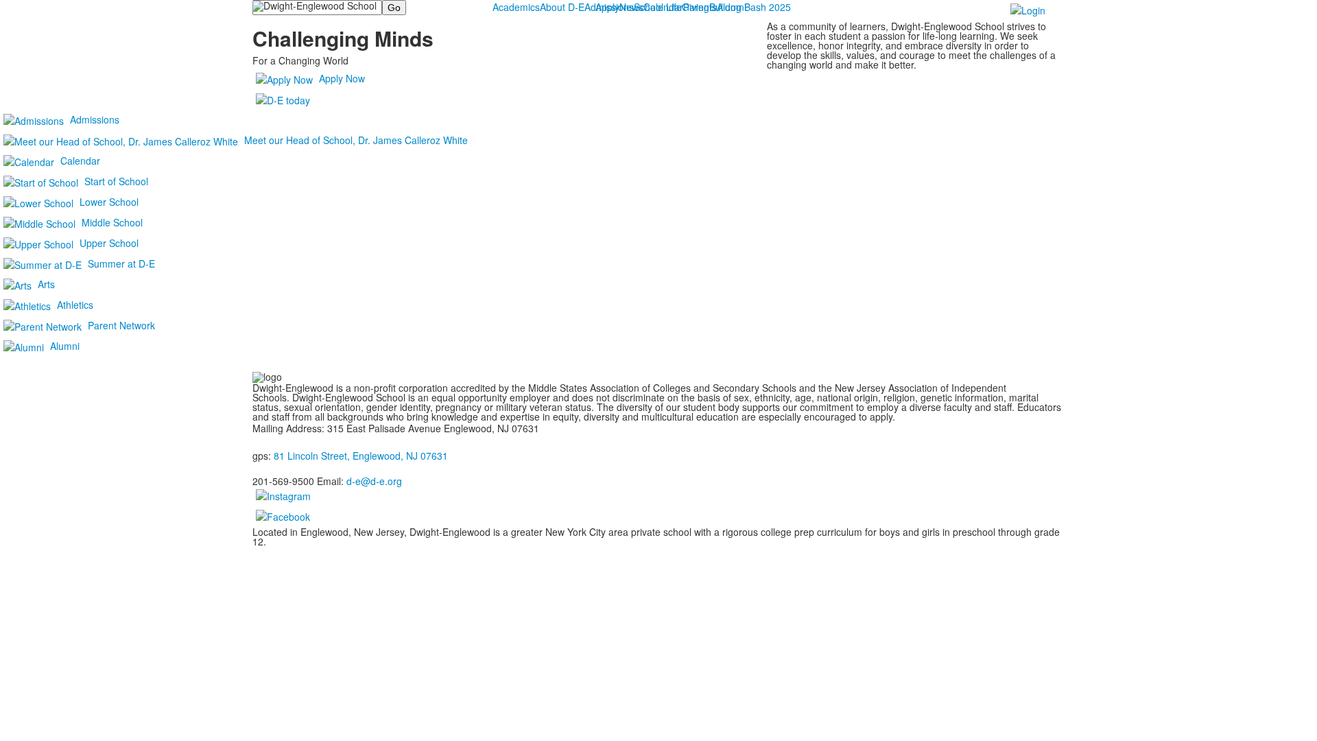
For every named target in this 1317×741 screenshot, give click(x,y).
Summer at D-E (121, 263)
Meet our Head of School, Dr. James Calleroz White (356, 140)
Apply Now (342, 78)
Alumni (65, 346)
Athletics (75, 304)
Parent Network (121, 325)
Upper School (109, 243)
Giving (695, 7)
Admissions (609, 7)
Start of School (116, 181)
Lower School (109, 202)
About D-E (562, 7)
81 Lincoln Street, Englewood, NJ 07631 (361, 455)
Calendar (80, 160)
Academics (516, 7)
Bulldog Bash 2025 (750, 7)
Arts (46, 284)
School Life (658, 7)
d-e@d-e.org (374, 481)
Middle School (112, 222)
